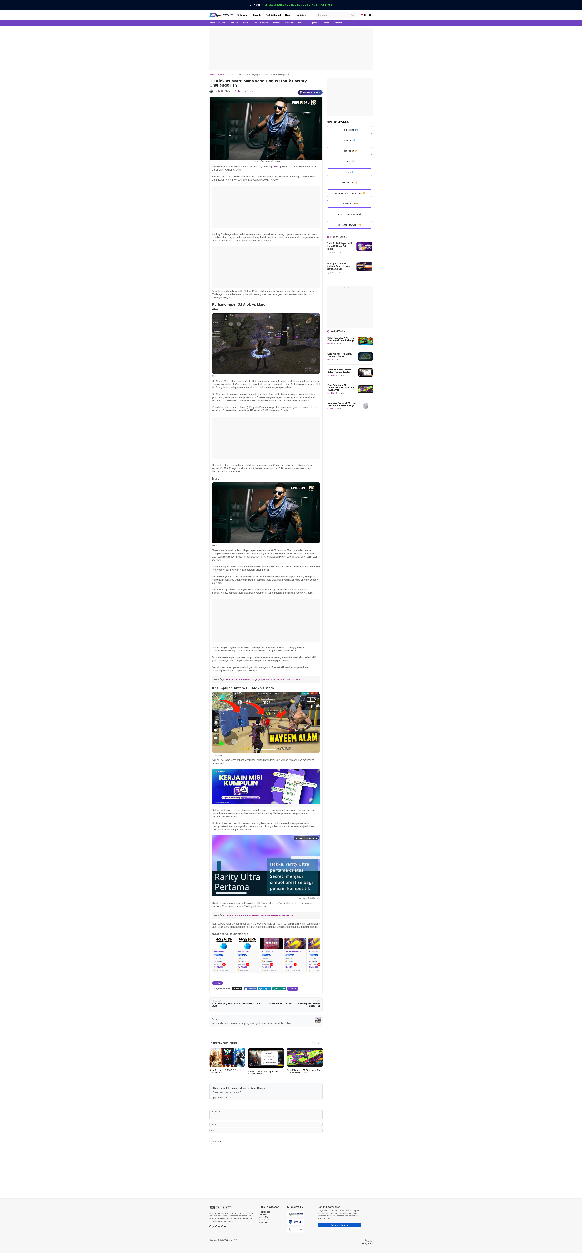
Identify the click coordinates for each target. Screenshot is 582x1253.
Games (243, 15)
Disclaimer (368, 1242)
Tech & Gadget (273, 15)
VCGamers (230, 1240)
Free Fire (229, 75)
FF (275, 166)
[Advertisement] (291, 49)
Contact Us (264, 1219)
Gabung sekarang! (339, 1225)
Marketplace (264, 1212)
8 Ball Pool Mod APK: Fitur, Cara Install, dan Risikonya (341, 339)
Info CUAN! (291, 5)
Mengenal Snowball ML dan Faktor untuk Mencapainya (341, 404)
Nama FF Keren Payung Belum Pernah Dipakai (263, 1072)
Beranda (213, 75)
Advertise (263, 1222)
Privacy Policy (367, 1244)
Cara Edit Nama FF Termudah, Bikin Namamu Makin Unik (304, 1071)
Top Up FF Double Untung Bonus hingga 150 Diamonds (338, 266)
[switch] (369, 15)
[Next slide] (318, 1042)
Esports (257, 15)
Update (300, 15)
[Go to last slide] (314, 1042)
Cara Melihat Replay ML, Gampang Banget (339, 355)
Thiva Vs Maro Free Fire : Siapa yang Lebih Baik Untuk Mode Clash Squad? (265, 679)
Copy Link (292, 989)
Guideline (369, 1240)
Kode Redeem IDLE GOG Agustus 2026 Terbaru (225, 1071)
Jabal (216, 91)
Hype (288, 15)
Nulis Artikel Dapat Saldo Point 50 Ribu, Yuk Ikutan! (340, 246)
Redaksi (263, 1214)
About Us (263, 1217)
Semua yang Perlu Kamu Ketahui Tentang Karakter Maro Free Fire (259, 915)
